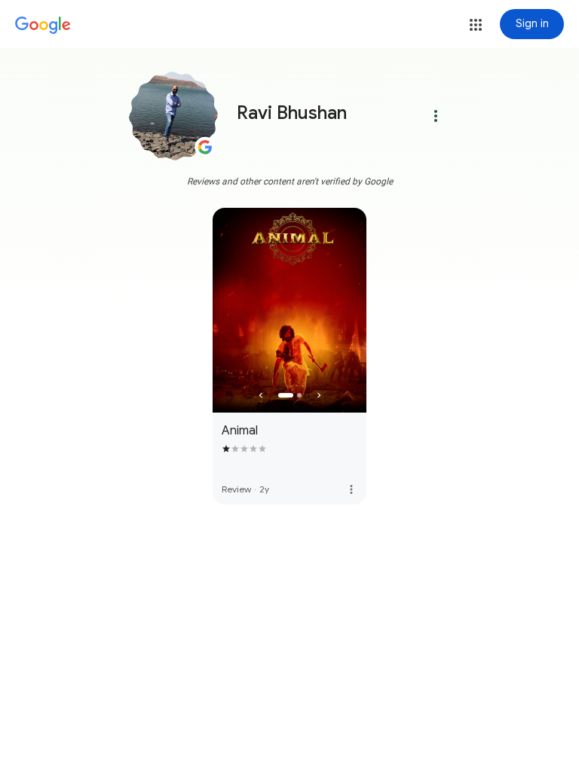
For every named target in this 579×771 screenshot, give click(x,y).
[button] (476, 25)
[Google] (43, 26)
